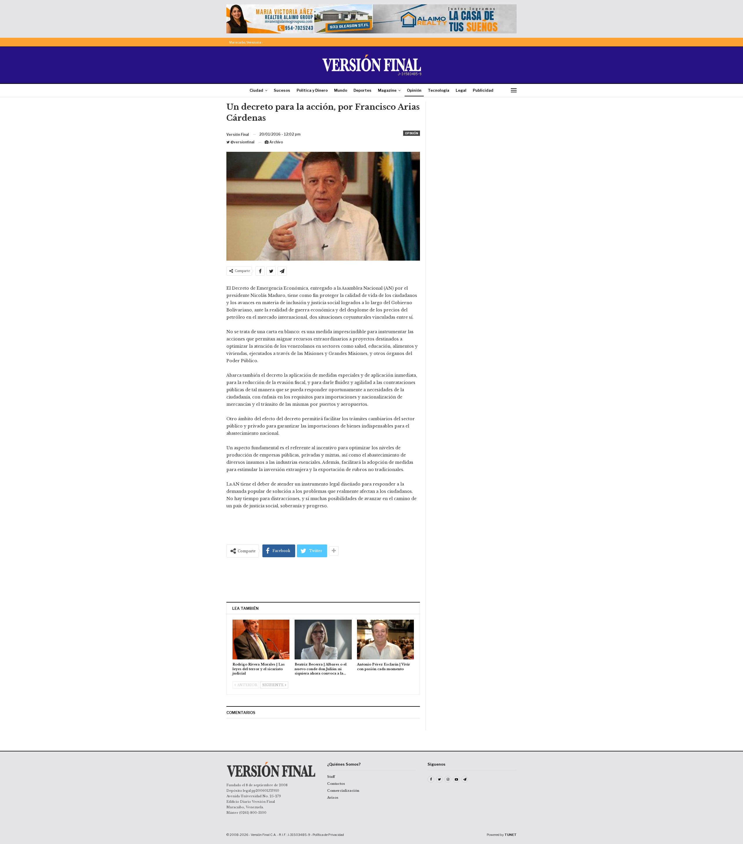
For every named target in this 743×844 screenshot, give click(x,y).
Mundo (340, 90)
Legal (461, 90)
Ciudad (256, 90)
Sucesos (282, 90)
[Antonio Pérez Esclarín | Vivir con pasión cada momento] (385, 639)
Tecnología (438, 90)
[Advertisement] (323, 579)
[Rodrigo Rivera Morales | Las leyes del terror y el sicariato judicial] (260, 639)
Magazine (387, 90)
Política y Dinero (312, 90)
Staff (331, 777)
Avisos (332, 798)
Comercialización (343, 791)
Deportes (363, 90)
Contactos (336, 784)
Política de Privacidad (328, 835)
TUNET (510, 835)
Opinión (414, 90)
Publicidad (483, 90)
